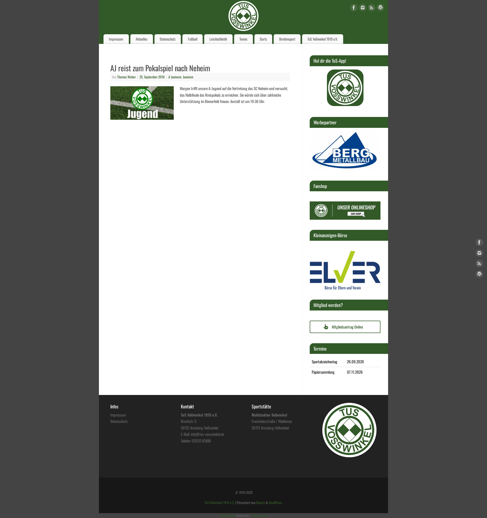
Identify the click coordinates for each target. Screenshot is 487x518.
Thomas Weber (126, 76)
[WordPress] (380, 8)
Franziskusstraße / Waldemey (272, 421)
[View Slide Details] (345, 88)
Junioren (188, 76)
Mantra (260, 502)
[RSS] (371, 8)
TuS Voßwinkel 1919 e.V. (322, 39)
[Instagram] (363, 8)
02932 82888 (201, 440)
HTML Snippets (228, 515)
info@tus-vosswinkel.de (207, 434)
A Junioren (174, 76)
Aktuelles (141, 39)
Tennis (243, 39)
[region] (345, 88)
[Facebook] (354, 8)
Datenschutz (168, 39)
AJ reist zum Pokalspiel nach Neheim (160, 68)
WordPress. (276, 502)
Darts (263, 39)
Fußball (192, 39)
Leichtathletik (218, 39)
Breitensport (287, 39)
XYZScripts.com (259, 515)
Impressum (116, 39)
